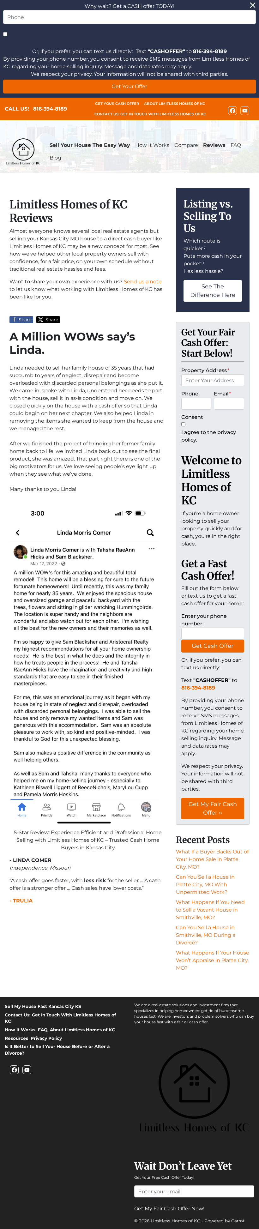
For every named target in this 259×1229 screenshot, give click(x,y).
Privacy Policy (46, 1038)
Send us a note (143, 282)
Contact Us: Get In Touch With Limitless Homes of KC (150, 114)
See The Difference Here (212, 290)
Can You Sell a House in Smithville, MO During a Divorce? (205, 935)
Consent (192, 417)
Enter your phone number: (204, 620)
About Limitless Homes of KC (174, 103)
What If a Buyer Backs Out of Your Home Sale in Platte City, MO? (212, 859)
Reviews (214, 145)
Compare (186, 145)
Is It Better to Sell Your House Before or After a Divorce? (57, 1049)
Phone (189, 394)
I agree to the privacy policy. (208, 436)
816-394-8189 (50, 109)
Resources (16, 1038)
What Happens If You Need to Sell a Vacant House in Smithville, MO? (210, 909)
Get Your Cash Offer (117, 103)
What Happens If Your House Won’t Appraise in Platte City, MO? (212, 960)
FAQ (236, 145)
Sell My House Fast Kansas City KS (43, 1006)
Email (222, 394)
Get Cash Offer (212, 645)
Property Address (205, 370)
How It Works (152, 145)
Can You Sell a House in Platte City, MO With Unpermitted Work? (205, 884)
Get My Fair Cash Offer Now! (169, 1209)
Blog (55, 158)
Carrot (238, 1220)
